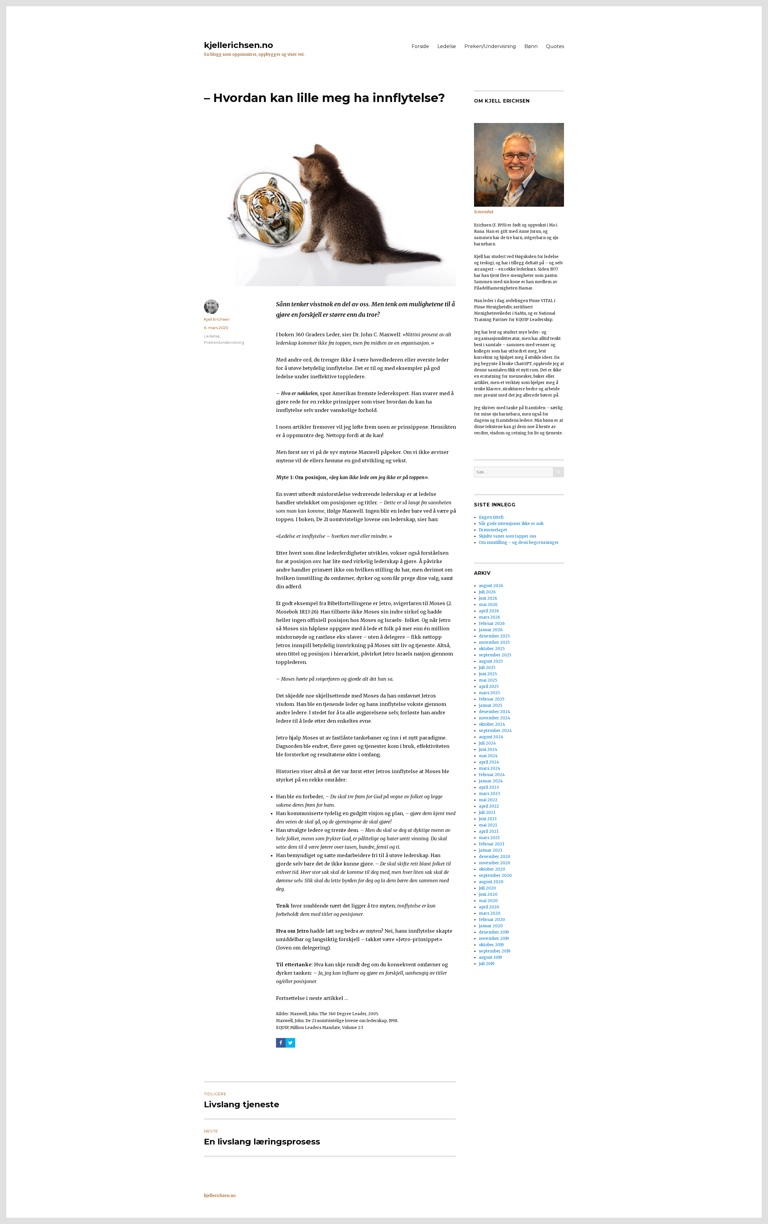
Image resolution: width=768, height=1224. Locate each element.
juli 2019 (486, 963)
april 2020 (489, 907)
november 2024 (494, 718)
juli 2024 (487, 743)
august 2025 (491, 661)
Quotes (555, 46)
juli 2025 (487, 667)
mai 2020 (488, 900)
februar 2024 (492, 774)
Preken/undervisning (224, 342)
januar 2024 (491, 781)
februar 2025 (491, 699)
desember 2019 (494, 932)
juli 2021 (487, 812)
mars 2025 (489, 692)
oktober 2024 (492, 724)
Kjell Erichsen (217, 319)
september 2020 (495, 875)
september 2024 (495, 730)
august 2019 (490, 957)
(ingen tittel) (491, 517)
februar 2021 (491, 844)
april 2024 (489, 762)
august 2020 (491, 881)
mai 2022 (488, 799)
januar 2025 (490, 705)
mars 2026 (489, 617)
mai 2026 (488, 604)
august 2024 (491, 737)
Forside (420, 46)
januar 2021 (490, 850)
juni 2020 (488, 894)
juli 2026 (487, 592)
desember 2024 (494, 711)
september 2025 (495, 655)
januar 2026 (490, 629)
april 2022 (489, 806)
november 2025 (494, 642)
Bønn (531, 46)
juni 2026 (488, 598)
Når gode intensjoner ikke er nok (511, 523)
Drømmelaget (493, 529)
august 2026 (491, 585)
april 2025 (489, 686)
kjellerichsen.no (238, 45)
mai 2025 (488, 680)
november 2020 (494, 863)
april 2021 (488, 831)
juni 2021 (487, 818)
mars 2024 (489, 768)
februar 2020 (492, 919)
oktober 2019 (491, 944)
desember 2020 (494, 856)
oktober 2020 (492, 869)
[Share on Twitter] (290, 1043)
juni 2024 (488, 749)
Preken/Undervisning (490, 46)
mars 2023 (489, 793)
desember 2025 (494, 636)
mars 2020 (489, 913)
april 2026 (489, 611)
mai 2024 (488, 755)
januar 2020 (491, 925)
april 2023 (489, 787)
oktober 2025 (492, 648)
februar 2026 (492, 623)
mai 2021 (488, 825)
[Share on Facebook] (281, 1043)
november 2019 (494, 938)
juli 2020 (487, 888)
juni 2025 (488, 673)
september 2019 (494, 951)
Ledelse (446, 46)
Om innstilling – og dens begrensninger (519, 542)
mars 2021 (489, 837)
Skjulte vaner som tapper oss (507, 536)
